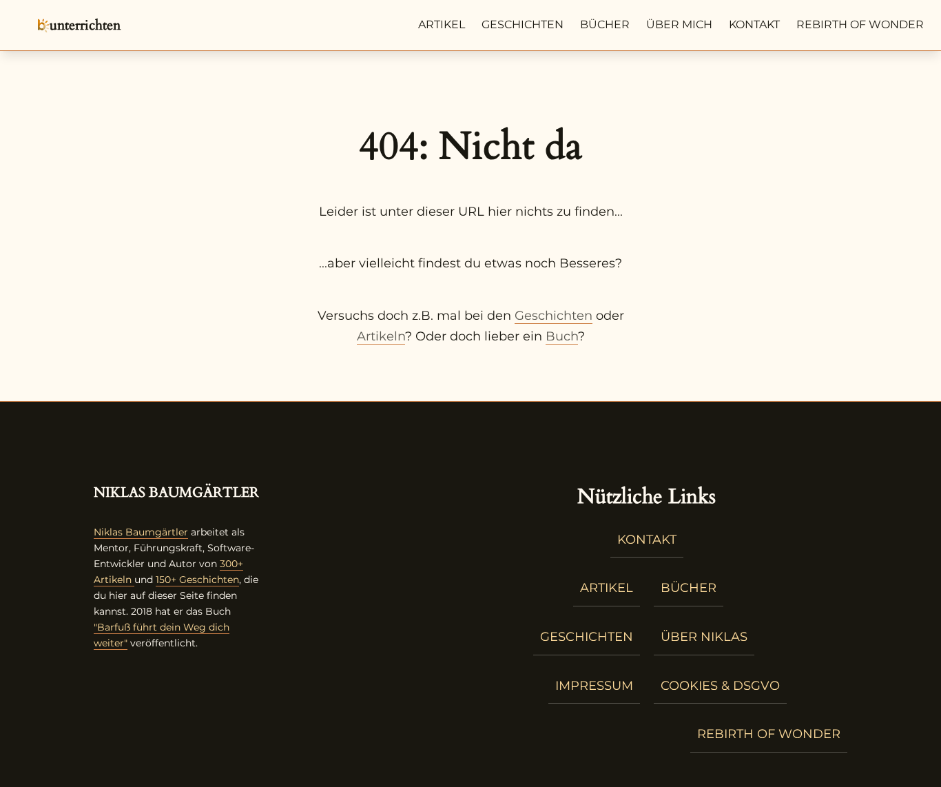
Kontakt (754, 24)
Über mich (679, 24)
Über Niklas (704, 636)
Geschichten (522, 24)
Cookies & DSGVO (720, 685)
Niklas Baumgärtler (141, 532)
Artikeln (381, 336)
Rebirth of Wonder (860, 24)
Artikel (441, 24)
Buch (562, 336)
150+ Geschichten (197, 579)
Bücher (605, 24)
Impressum (594, 685)
